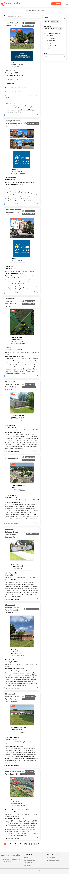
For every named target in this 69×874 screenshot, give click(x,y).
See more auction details (12, 115)
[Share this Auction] (37, 115)
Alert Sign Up (56, 3)
